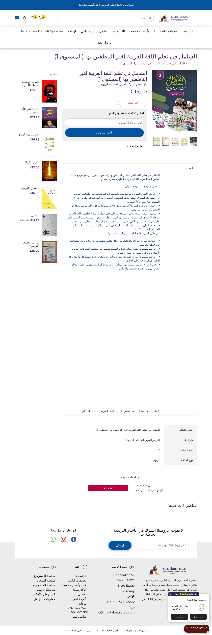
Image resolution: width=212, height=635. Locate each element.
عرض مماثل (198, 616)
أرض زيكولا (32, 162)
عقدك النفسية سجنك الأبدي (30, 83)
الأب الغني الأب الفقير (29, 110)
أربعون (35, 215)
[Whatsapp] (53, 539)
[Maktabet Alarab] (178, 17)
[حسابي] (24, 18)
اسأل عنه (179, 616)
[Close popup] (206, 597)
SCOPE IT (70, 630)
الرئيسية (192, 63)
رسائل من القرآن (180, 606)
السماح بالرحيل (30, 188)
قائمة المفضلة (134, 146)
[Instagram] (63, 539)
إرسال (120, 545)
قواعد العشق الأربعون (31, 244)
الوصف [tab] (189, 168)
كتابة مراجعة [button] (108, 488)
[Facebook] (73, 539)
